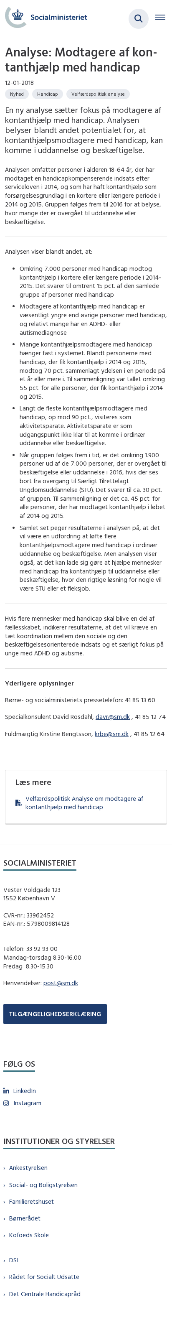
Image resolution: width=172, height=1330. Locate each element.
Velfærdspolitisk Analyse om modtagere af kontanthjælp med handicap (84, 803)
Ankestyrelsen (28, 1168)
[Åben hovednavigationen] (163, 19)
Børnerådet (24, 1218)
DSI (13, 1260)
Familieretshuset (31, 1201)
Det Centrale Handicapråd (45, 1294)
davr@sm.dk (113, 717)
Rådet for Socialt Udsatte (44, 1277)
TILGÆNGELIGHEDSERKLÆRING (55, 1014)
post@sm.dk (60, 983)
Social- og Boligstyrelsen (43, 1185)
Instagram (27, 1103)
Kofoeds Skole (29, 1235)
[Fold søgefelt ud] (139, 19)
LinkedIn (24, 1091)
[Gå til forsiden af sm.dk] (43, 19)
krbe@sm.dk (112, 734)
